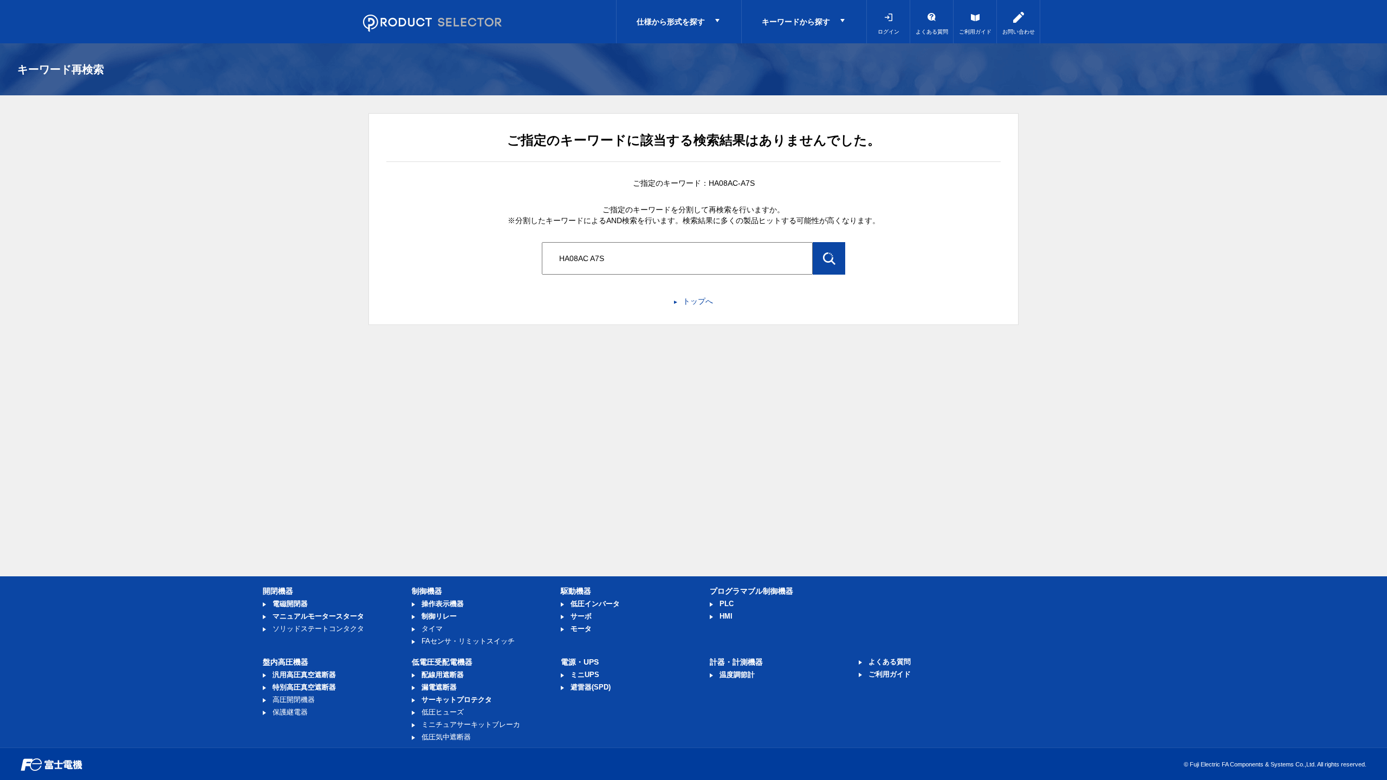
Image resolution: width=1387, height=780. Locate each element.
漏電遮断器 (439, 687)
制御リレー (439, 616)
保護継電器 (290, 712)
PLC (727, 604)
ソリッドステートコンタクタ (318, 629)
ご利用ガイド (975, 32)
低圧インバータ (595, 604)
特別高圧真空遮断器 (304, 687)
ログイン (888, 32)
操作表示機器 (443, 604)
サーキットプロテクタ (457, 700)
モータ (581, 629)
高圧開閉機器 (294, 700)
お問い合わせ (1018, 32)
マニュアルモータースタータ (318, 616)
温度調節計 (737, 675)
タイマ (432, 629)
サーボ (581, 616)
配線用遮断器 (443, 675)
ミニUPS (585, 675)
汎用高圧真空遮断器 (304, 675)
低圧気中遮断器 (446, 737)
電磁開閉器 (290, 604)
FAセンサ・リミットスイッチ (468, 641)
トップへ (698, 301)
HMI (726, 616)
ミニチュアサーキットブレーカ (471, 724)
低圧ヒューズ (443, 712)
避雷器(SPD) (591, 687)
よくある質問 (932, 32)
